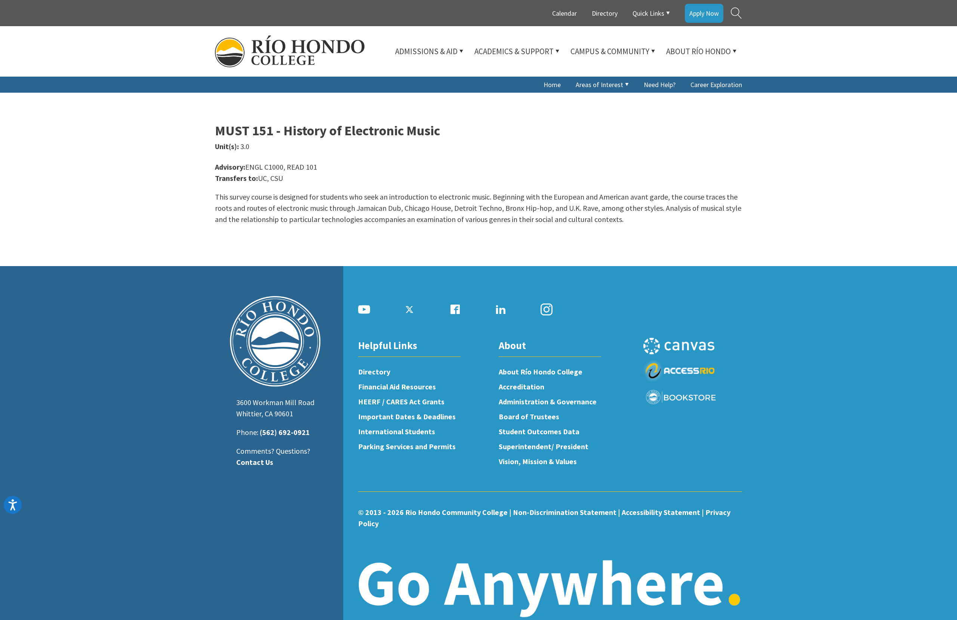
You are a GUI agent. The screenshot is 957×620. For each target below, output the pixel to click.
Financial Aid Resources (397, 386)
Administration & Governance (548, 401)
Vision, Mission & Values (538, 461)
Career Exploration (716, 84)
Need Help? (660, 84)
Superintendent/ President (543, 446)
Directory (605, 13)
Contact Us (254, 462)
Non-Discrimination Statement (564, 512)
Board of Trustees (529, 416)
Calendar (564, 13)
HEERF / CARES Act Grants (401, 401)
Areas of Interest (599, 84)
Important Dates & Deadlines (407, 416)
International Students (396, 431)
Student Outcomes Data (539, 431)
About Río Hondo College (540, 371)
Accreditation (521, 386)
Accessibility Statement (661, 512)
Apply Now (704, 13)
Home (552, 84)
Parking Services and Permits (407, 446)
